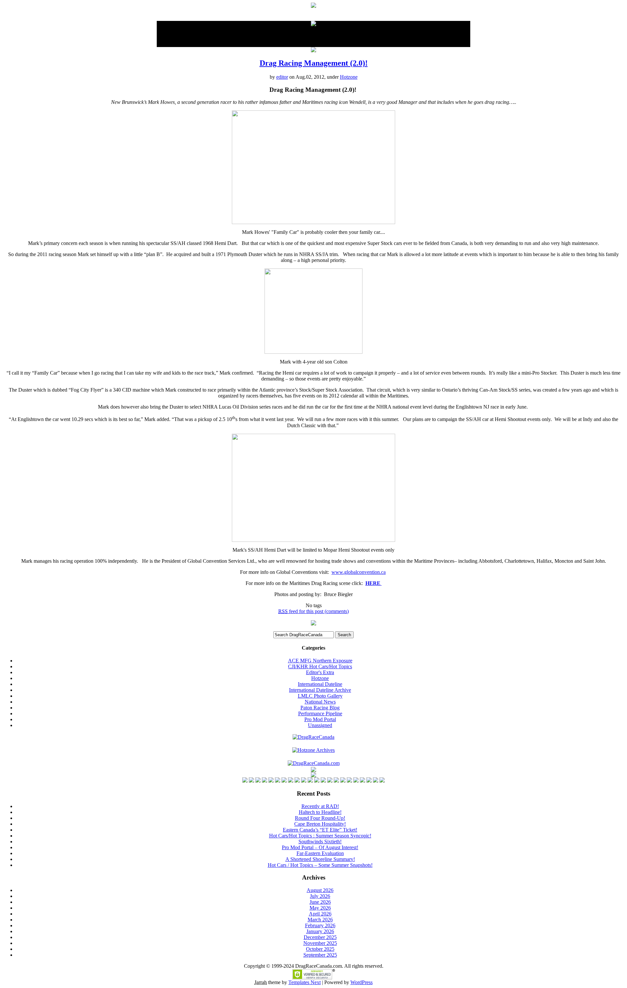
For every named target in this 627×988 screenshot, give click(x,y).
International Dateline (320, 684)
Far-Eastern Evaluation (320, 853)
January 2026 (320, 931)
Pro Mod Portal (320, 719)
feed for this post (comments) (313, 611)
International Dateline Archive (320, 690)
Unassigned (320, 725)
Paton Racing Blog (320, 707)
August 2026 (320, 890)
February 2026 (320, 925)
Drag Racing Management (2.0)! (314, 63)
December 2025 (320, 937)
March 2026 (320, 919)
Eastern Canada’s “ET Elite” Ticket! (320, 830)
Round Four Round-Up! (320, 818)
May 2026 (320, 908)
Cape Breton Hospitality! (320, 824)
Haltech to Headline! (320, 812)
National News (320, 702)
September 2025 (320, 955)
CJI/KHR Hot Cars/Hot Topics (320, 666)
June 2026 (320, 902)
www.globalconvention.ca (358, 572)
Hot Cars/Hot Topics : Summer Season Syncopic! (320, 835)
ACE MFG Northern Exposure (320, 660)
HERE (373, 583)
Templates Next (304, 982)
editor (282, 77)
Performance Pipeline (320, 713)
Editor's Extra (320, 672)
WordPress (361, 982)
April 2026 (320, 913)
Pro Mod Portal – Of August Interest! (320, 847)
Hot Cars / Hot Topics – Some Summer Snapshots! (320, 865)
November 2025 (320, 943)
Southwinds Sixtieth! (320, 841)
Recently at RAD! (320, 806)
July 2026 (320, 896)
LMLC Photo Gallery (320, 696)
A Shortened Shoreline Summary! (320, 859)
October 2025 (320, 949)
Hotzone (349, 77)
